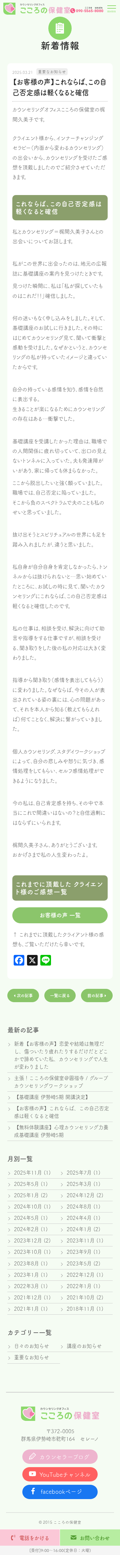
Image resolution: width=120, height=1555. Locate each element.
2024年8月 (79, 1206)
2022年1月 (79, 1286)
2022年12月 (81, 1274)
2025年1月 (26, 1195)
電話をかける (34, 1538)
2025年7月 (79, 1172)
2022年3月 (26, 1286)
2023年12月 (28, 1240)
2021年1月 (26, 1308)
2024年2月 (26, 1229)
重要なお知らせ (52, 72)
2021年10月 (81, 1297)
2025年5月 (26, 1184)
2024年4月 (79, 1218)
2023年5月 (79, 1263)
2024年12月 (81, 1195)
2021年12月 (28, 1297)
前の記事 (96, 996)
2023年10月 (28, 1251)
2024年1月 (79, 1229)
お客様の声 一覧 (60, 915)
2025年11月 (28, 1172)
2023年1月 (26, 1274)
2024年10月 (28, 1206)
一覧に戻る (60, 996)
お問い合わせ (95, 1538)
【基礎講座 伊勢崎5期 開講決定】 (52, 1097)
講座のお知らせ (84, 1346)
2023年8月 (26, 1263)
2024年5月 (26, 1218)
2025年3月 (79, 1184)
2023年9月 (79, 1251)
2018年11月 (81, 1308)
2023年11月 (81, 1240)
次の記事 (24, 996)
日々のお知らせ (31, 1346)
